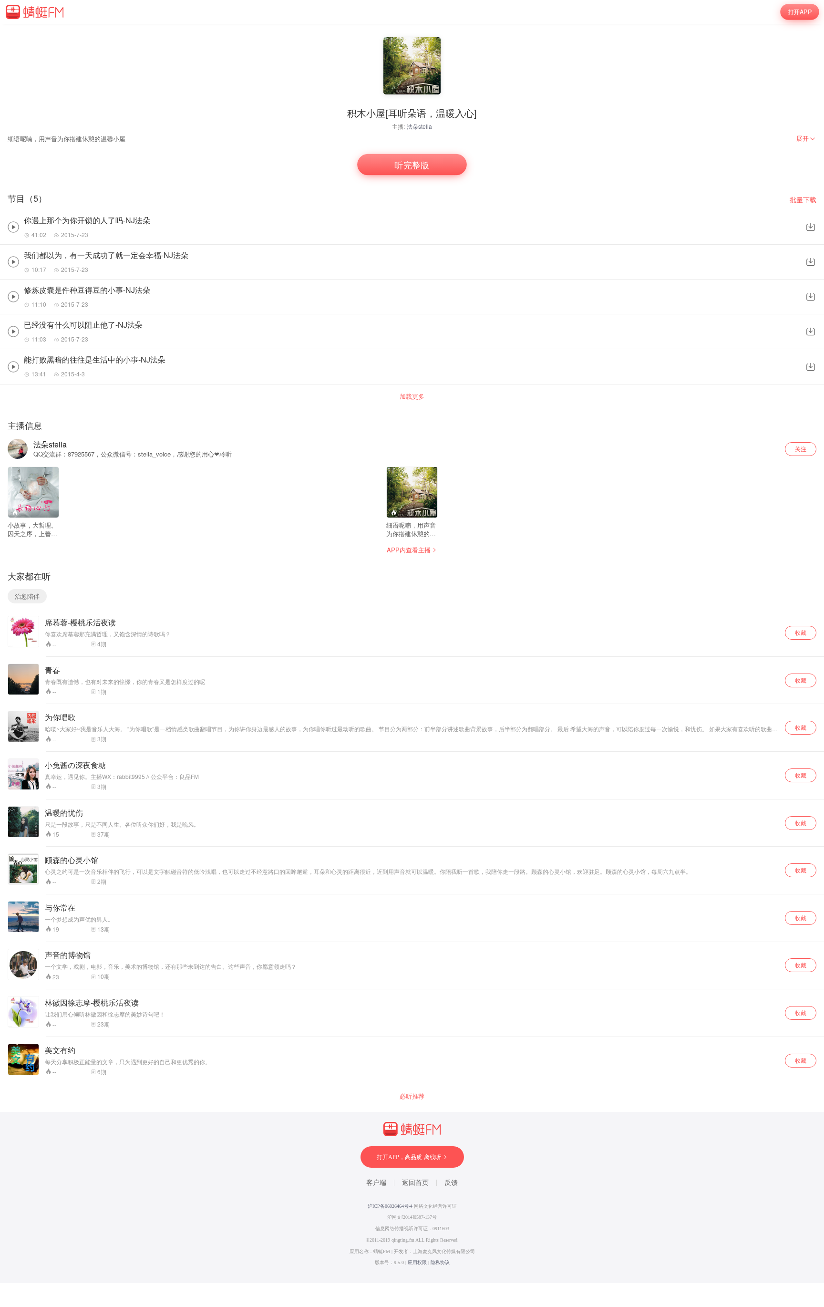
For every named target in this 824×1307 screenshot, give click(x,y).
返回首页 (415, 1182)
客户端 (376, 1182)
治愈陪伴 (27, 596)
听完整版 (412, 164)
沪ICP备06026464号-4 (390, 1206)
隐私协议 (440, 1262)
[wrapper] (412, 653)
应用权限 (417, 1262)
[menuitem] (806, 138)
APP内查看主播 (409, 549)
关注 (800, 449)
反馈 (451, 1182)
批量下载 (803, 199)
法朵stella (419, 126)
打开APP (800, 12)
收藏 (800, 632)
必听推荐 (412, 1096)
